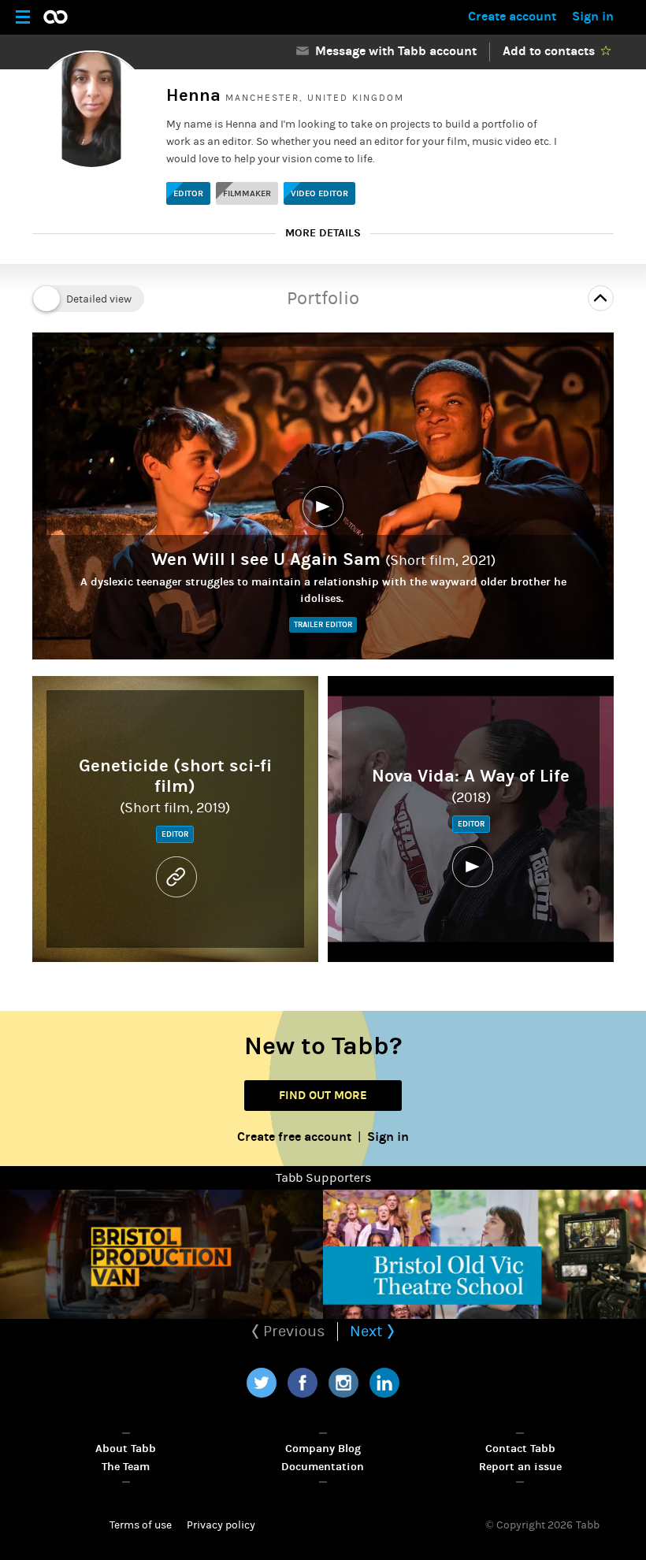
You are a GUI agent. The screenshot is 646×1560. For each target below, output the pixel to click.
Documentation (322, 1466)
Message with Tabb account (393, 50)
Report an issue (520, 1466)
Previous (292, 1331)
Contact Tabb (520, 1448)
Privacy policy (221, 1525)
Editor (188, 193)
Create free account (294, 1136)
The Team (126, 1466)
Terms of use (141, 1525)
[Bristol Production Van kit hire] (161, 1254)
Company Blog (323, 1448)
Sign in (593, 16)
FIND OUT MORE (323, 1095)
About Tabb (125, 1448)
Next (368, 1331)
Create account (512, 16)
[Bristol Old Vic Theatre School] (484, 1254)
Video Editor (319, 193)
